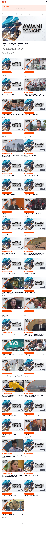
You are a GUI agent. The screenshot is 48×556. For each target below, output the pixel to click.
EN (38, 1)
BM (36, 1)
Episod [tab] (3, 55)
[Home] (4, 2)
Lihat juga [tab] (8, 55)
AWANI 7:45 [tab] (26, 14)
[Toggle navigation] (46, 2)
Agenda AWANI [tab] (34, 14)
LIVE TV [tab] (19, 14)
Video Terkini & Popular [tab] (10, 14)
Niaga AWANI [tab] (44, 14)
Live (42, 1)
